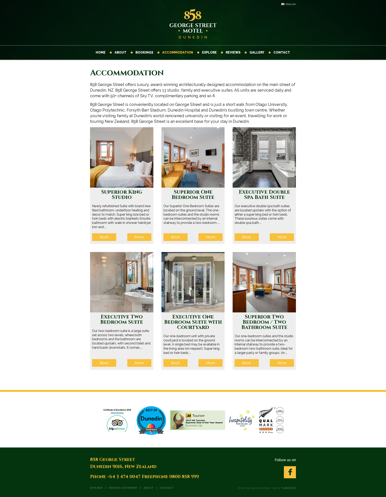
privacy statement (123, 487)
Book (104, 237)
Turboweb (288, 488)
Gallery (256, 52)
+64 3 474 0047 (124, 477)
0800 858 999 (184, 477)
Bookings (144, 52)
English (291, 4)
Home (101, 52)
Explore (209, 52)
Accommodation (177, 52)
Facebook (290, 472)
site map (96, 487)
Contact (281, 52)
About (120, 52)
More (139, 237)
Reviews (232, 52)
